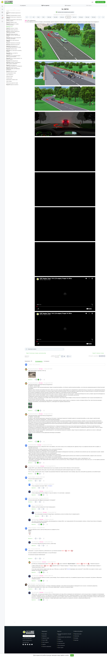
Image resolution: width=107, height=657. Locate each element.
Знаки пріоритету (9, 74)
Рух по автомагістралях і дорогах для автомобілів (13, 56)
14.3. (33, 17)
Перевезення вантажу (12, 44)
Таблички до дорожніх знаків (12, 82)
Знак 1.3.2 (85, 563)
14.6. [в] (62, 17)
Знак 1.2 (69, 550)
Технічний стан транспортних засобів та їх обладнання (14, 66)
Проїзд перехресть (12, 29)
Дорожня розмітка (12, 84)
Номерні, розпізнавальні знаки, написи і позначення (13, 63)
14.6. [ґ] (74, 17)
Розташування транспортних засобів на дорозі (14, 20)
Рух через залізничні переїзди (12, 41)
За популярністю (38, 361)
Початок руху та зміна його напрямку (13, 17)
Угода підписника (26, 642)
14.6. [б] (55, 17)
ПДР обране (88, 5)
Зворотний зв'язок (29, 635)
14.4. (38, 17)
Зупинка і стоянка (12, 28)
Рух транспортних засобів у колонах (14, 51)
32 (34, 379)
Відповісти (30, 379)
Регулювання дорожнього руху (13, 13)
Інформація (44, 631)
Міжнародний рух (12, 60)
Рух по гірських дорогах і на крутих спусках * (14, 59)
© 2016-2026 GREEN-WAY (27, 638)
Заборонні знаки (9, 76)
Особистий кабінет (100, 2)
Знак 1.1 (63, 550)
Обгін (9, 26)
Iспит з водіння (45, 642)
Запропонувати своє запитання (64, 637)
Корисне (59, 631)
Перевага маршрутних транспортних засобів (13, 32)
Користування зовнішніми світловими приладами (13, 38)
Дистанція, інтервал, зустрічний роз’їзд (12, 24)
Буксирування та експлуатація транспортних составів (13, 47)
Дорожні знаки (11, 71)
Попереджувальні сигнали (13, 15)
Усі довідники (23, 5)
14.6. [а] (49, 17)
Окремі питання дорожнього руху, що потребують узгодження (13, 68)
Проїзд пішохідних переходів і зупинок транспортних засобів (13, 35)
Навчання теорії (45, 638)
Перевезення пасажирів (13, 42)
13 (34, 410)
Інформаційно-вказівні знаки (12, 79)
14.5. (43, 17)
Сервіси (44, 644)
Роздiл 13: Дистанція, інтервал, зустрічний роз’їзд (36, 353)
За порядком (46, 361)
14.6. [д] (81, 17)
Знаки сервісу (9, 81)
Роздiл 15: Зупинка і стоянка (98, 353)
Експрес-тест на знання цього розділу (66, 12)
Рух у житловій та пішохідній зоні (12, 53)
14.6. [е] (87, 17)
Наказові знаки (9, 77)
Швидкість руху (11, 22)
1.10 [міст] (50, 485)
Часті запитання (61, 645)
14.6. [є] (93, 17)
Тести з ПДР (44, 640)
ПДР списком (68, 5)
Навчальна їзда (11, 48)
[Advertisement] (65, 613)
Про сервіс (44, 633)
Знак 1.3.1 (79, 563)
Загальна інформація (46, 646)
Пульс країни (60, 647)
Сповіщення (60, 641)
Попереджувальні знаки (11, 72)
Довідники (44, 635)
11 (37, 572)
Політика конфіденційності (27, 640)
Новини (59, 639)
